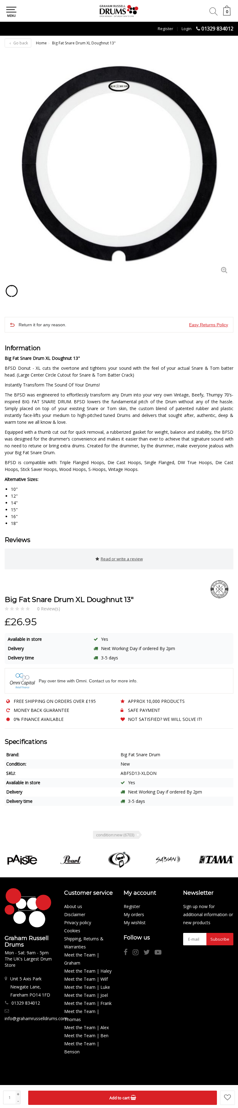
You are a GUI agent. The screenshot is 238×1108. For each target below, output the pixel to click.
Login (187, 28)
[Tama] (216, 859)
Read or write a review (122, 559)
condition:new (115, 835)
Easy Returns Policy (208, 324)
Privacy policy (77, 922)
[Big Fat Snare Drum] (217, 589)
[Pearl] (70, 859)
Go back (20, 43)
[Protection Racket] (119, 859)
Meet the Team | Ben (86, 1035)
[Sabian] (168, 859)
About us (73, 906)
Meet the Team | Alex (86, 1027)
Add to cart (119, 1098)
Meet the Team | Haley (88, 971)
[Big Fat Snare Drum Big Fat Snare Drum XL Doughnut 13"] (119, 164)
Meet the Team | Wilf (86, 979)
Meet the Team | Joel (86, 995)
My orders (134, 914)
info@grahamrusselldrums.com (36, 1018)
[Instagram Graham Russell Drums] (138, 953)
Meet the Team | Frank (88, 1003)
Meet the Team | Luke (87, 987)
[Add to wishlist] (227, 1098)
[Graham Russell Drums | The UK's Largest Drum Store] (119, 11)
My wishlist (135, 922)
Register (165, 28)
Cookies (72, 931)
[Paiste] (22, 859)
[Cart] (227, 14)
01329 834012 (217, 28)
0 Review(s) (48, 609)
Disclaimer (74, 914)
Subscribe (219, 939)
